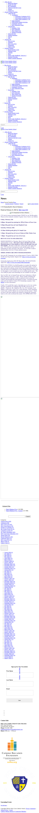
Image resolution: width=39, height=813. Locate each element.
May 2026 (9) (7, 557)
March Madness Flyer (11, 509)
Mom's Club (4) (5, 541)
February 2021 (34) (9, 648)
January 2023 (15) (9, 614)
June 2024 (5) (7, 590)
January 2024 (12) (9, 597)
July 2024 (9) (7, 588)
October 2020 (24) (9, 654)
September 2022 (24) (9, 620)
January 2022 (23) (9, 632)
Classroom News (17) (6, 538)
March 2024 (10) (8, 594)
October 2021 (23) (9, 636)
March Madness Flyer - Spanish (14, 510)
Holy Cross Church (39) (7, 526)
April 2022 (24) (8, 628)
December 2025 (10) (9, 564)
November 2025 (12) (9, 565)
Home (2, 202)
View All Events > (4, 805)
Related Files (6, 506)
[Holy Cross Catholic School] (8, 61)
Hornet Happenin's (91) (7, 537)
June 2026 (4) (7, 555)
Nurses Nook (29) (5, 535)
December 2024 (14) (9, 581)
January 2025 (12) (9, 580)
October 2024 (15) (9, 584)
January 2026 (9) (8, 562)
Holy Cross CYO (23, 210)
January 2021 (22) (9, 649)
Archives (16, 203)
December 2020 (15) (9, 651)
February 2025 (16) (9, 578)
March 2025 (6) (8, 577)
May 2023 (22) (8, 609)
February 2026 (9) (9, 561)
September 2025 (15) (9, 568)
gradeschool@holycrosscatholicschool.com (12, 729)
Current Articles (9, 203)
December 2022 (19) (9, 616)
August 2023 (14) (8, 604)
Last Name (9, 680)
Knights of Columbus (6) (7, 527)
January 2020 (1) (8, 658)
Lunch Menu (19, 671)
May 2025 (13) (8, 574)
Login (2, 128)
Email (8, 689)
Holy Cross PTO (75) (6, 540)
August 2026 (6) (8, 552)
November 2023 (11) (9, 600)
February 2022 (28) (9, 630)
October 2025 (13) (9, 567)
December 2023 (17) (9, 599)
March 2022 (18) (8, 629)
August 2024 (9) (8, 587)
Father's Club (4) (5, 543)
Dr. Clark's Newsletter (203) (8, 532)
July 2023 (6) (7, 606)
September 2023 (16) (9, 603)
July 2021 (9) (7, 641)
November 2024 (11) (9, 583)
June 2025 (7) (7, 572)
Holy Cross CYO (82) (6, 524)
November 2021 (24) (9, 635)
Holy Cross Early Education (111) (9, 533)
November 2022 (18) (9, 617)
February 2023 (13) (9, 613)
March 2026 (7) (8, 559)
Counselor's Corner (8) (7, 530)
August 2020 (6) (8, 656)
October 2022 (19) (9, 619)
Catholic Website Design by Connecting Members (13, 811)
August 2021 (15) (8, 639)
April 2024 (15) (8, 593)
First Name (9, 671)
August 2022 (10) (8, 622)
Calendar (19, 677)
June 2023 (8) (7, 607)
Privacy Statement (30, 808)
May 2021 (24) (8, 643)
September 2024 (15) (9, 586)
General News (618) (6, 521)
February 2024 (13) (9, 596)
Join (19, 700)
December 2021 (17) (9, 633)
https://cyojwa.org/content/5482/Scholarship (18, 262)
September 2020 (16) (9, 655)
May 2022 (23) (8, 626)
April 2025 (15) (8, 575)
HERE (2, 282)
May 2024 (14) (8, 591)
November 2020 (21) (9, 652)
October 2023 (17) (9, 601)
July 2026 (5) (7, 554)
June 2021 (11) (8, 642)
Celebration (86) (5, 523)
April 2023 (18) (8, 610)
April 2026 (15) (8, 558)
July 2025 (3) (7, 571)
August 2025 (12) (8, 570)
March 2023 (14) (8, 612)
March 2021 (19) (8, 646)
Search (21, 203)
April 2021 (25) (8, 645)
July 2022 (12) (8, 623)
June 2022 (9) (7, 625)
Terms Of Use (4, 810)
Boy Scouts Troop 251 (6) (7, 529)
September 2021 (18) (9, 638)
